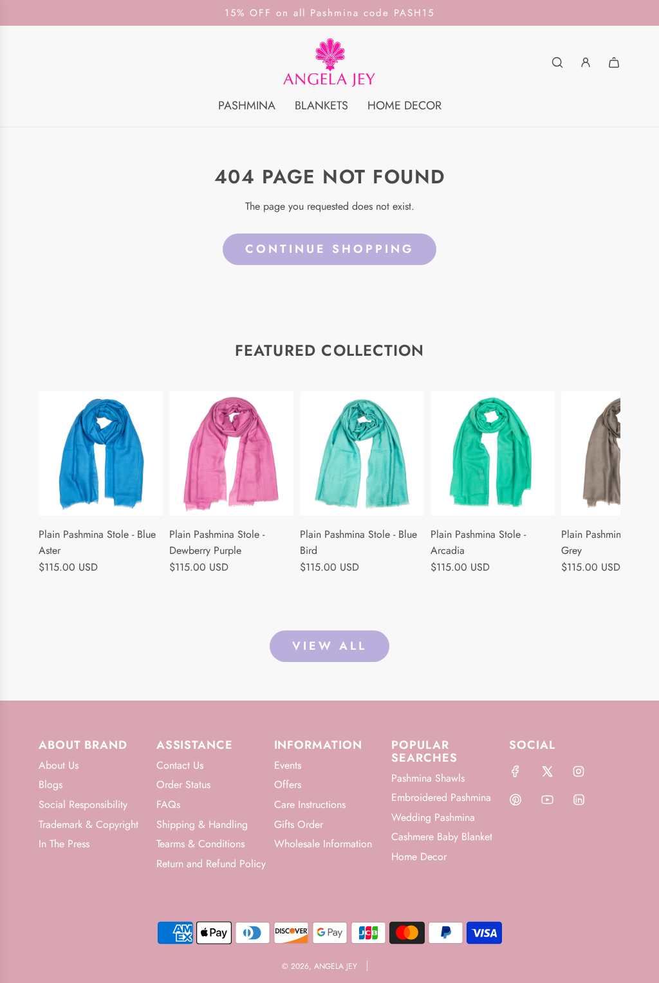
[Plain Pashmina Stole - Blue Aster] (101, 453)
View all (329, 646)
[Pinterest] (515, 799)
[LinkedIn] (578, 799)
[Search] (557, 62)
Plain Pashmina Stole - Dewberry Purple (217, 542)
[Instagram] (578, 771)
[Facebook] (515, 771)
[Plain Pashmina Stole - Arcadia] (493, 453)
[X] (547, 771)
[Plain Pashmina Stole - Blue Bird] (362, 453)
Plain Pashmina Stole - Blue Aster (97, 542)
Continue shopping (329, 249)
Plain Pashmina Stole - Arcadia (478, 542)
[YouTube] (547, 799)
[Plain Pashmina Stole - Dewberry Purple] (231, 453)
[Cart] (614, 62)
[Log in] (585, 62)
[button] (53, 491)
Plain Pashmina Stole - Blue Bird (358, 542)
